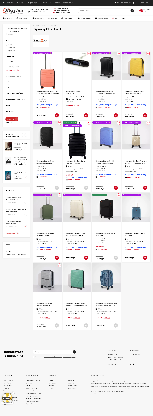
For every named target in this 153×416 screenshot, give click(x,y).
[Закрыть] (13, 392)
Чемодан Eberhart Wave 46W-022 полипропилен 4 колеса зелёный (76, 305)
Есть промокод (13, 31)
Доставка (29, 383)
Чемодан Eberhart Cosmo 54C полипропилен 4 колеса (76, 235)
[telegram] (133, 364)
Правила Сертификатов (33, 398)
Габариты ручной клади (34, 393)
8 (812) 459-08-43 (112, 354)
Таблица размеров (32, 396)
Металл (11, 61)
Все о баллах (7, 383)
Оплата (28, 385)
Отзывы (44, 3)
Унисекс (11, 45)
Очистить (10, 122)
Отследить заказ (8, 391)
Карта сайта (29, 404)
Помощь (20, 3)
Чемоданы (52, 383)
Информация (32, 3)
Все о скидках (7, 385)
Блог (4, 404)
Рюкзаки (51, 385)
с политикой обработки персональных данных (59, 357)
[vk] (130, 364)
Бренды (43, 25)
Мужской (11, 51)
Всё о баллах (55, 3)
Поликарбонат (13, 67)
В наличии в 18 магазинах (17, 28)
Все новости (10, 233)
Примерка (6, 388)
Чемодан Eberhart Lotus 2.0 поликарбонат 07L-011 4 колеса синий (106, 305)
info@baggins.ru (134, 350)
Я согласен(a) (55, 357)
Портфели (71, 380)
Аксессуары (72, 383)
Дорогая (8, 251)
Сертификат (72, 385)
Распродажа (72, 388)
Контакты (6, 407)
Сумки (51, 380)
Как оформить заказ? (33, 380)
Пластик (11, 64)
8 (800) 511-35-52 (112, 350)
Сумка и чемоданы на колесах (16, 254)
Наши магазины (8, 3)
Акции (10, 34)
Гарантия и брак (31, 391)
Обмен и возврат (31, 388)
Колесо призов (68, 3)
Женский (11, 48)
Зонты (51, 388)
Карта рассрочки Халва (33, 401)
